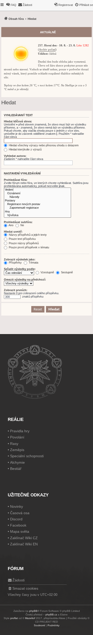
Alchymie (17, 462)
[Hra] (37, 212)
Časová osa (19, 513)
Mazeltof (30, 618)
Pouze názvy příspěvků (23, 243)
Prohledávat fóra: (15, 179)
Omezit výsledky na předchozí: (25, 279)
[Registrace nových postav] (37, 204)
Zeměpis (17, 450)
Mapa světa (19, 531)
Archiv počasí (47, 49)
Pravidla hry (19, 431)
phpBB (33, 610)
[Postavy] (37, 200)
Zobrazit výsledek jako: (19, 259)
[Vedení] (37, 190)
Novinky (16, 506)
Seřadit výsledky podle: (20, 268)
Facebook (18, 525)
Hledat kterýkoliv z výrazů (25, 149)
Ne (22, 225)
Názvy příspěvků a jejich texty (27, 234)
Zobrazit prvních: (15, 290)
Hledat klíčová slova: (18, 121)
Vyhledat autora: (15, 155)
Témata (33, 262)
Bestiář (15, 469)
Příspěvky (15, 262)
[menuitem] (11, 5)
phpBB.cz (51, 614)
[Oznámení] (37, 193)
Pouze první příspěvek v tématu (28, 247)
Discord (16, 519)
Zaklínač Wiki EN (24, 544)
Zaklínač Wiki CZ (24, 538)
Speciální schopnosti (27, 456)
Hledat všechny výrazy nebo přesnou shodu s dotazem (43, 145)
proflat (14, 618)
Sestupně (66, 272)
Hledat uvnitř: (13, 231)
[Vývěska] (37, 215)
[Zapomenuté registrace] (37, 208)
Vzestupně (47, 272)
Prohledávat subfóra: (18, 222)
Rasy (14, 444)
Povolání (17, 437)
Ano (10, 225)
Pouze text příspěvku (22, 238)
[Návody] (37, 197)
